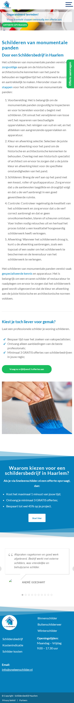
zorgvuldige (9, 67)
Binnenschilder (47, 618)
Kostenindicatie (12, 645)
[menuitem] (8, 700)
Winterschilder (47, 630)
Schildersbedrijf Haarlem (26, 696)
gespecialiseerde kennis (17, 273)
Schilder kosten (12, 651)
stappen (7, 87)
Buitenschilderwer (49, 624)
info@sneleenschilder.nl (17, 669)
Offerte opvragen (15, 24)
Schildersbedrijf (12, 639)
